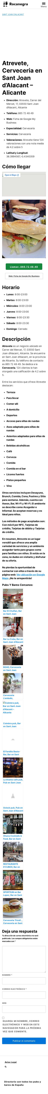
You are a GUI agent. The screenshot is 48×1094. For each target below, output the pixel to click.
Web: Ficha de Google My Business (24, 276)
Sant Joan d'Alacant (13, 14)
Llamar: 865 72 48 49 (24, 266)
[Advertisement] (24, 37)
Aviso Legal (11, 1062)
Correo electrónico (14, 989)
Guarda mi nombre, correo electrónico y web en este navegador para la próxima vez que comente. (22, 1026)
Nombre (7, 975)
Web (4, 1003)
